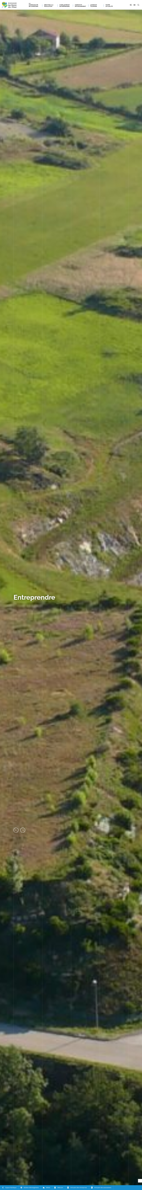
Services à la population (48, 5)
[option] (71, 597)
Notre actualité (109, 5)
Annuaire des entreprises (78, 1187)
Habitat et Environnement (80, 5)
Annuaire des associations (102, 1187)
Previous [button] (16, 829)
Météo (48, 1187)
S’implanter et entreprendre (65, 5)
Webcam (60, 1187)
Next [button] (23, 829)
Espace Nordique (10, 1187)
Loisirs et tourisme (93, 5)
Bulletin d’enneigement (31, 1187)
